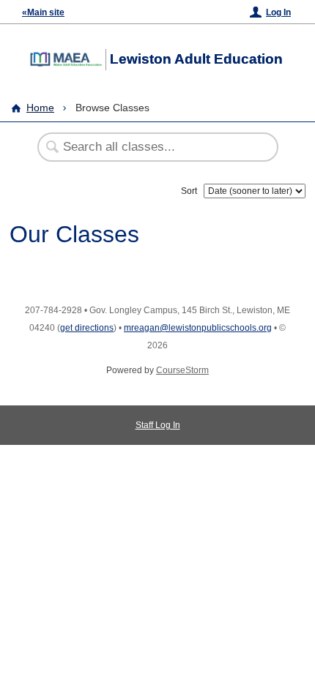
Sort (189, 191)
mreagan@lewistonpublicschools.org (198, 328)
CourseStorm (182, 370)
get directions (87, 328)
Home (40, 107)
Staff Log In (158, 425)
